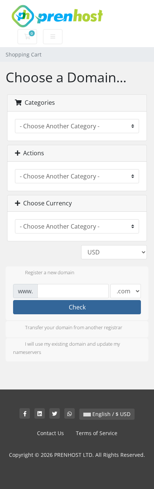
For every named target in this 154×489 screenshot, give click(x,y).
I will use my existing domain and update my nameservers (66, 347)
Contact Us (50, 433)
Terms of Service (96, 433)
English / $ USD (110, 414)
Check (77, 307)
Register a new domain (49, 272)
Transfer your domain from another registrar (73, 327)
